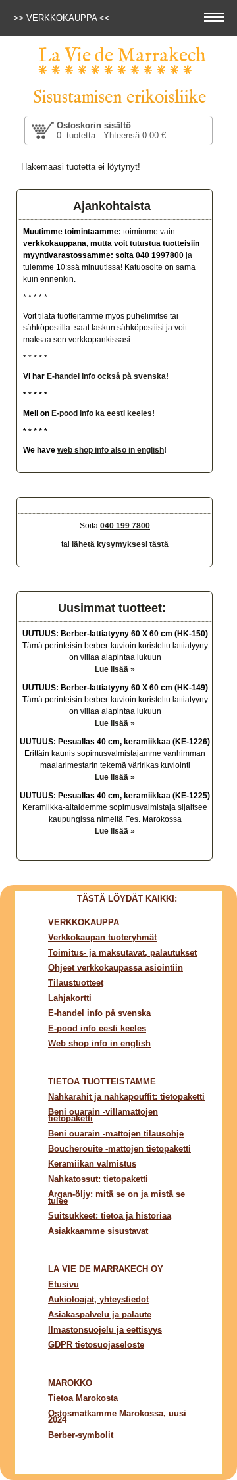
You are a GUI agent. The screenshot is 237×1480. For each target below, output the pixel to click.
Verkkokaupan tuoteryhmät (102, 937)
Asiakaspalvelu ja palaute (99, 1314)
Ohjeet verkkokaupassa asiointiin (115, 968)
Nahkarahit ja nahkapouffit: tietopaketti (126, 1097)
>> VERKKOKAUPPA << (63, 18)
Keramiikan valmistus (92, 1164)
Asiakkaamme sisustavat (98, 1231)
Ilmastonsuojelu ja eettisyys (105, 1330)
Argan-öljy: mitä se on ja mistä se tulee (116, 1197)
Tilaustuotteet (75, 983)
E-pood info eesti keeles (97, 1028)
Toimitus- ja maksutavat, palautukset (122, 952)
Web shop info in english (99, 1043)
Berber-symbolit (80, 1435)
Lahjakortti (70, 998)
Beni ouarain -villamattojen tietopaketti (103, 1115)
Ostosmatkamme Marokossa (105, 1413)
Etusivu (63, 1284)
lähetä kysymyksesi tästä (120, 544)
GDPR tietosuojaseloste (96, 1345)
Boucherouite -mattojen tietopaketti (119, 1149)
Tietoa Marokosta (83, 1398)
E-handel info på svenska (99, 1013)
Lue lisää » (115, 669)
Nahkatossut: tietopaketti (98, 1179)
